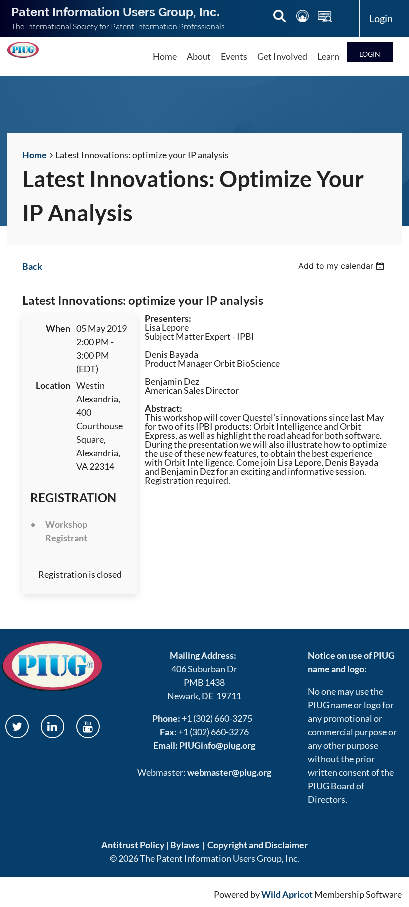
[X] (17, 726)
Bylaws (184, 844)
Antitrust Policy (133, 844)
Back (32, 266)
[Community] (303, 17)
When (58, 328)
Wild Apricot (287, 894)
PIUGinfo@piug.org (217, 745)
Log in (370, 51)
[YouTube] (88, 726)
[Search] (280, 17)
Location (53, 385)
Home (34, 154)
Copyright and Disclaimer (257, 844)
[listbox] (342, 266)
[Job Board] (325, 17)
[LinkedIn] (52, 726)
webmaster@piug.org (229, 772)
